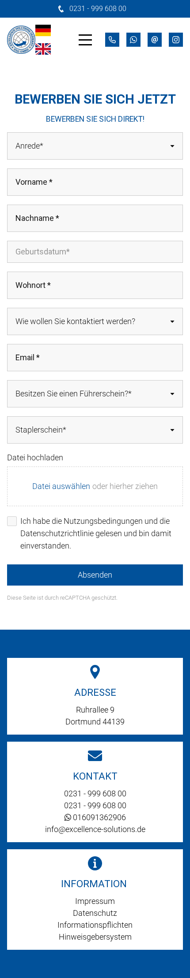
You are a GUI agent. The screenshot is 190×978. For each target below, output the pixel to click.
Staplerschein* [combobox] (40, 429)
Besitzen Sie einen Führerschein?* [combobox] (73, 393)
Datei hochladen (35, 457)
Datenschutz (95, 913)
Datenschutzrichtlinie (57, 533)
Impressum (95, 901)
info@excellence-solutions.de (95, 829)
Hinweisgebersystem (95, 936)
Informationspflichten (95, 924)
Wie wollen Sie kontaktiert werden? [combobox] (75, 321)
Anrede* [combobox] (29, 145)
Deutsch (43, 30)
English (43, 49)
